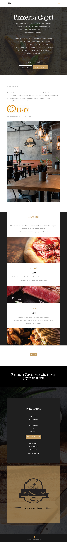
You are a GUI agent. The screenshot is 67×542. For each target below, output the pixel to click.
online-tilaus (40, 67)
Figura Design (37, 539)
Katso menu (25, 67)
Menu (33, 354)
